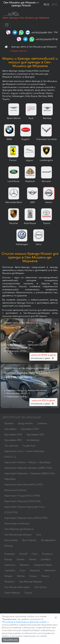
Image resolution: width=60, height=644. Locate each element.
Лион (22, 570)
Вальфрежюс (48, 540)
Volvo (38, 244)
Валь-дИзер (11, 540)
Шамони (42, 423)
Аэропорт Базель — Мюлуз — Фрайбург (27, 462)
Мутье (21, 576)
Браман (9, 423)
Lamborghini (46, 160)
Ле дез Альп (29, 446)
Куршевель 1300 (30, 429)
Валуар (8, 546)
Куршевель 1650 (35, 434)
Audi (31, 118)
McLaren (46, 181)
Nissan (48, 202)
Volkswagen (22, 244)
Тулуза (28, 593)
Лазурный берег (43, 565)
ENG (54, 4)
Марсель (35, 570)
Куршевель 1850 (13, 440)
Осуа (35, 554)
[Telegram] (15, 32)
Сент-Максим (12, 593)
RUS (46, 4)
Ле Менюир (32, 440)
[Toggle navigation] (6, 25)
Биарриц (47, 554)
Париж (45, 576)
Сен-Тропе (40, 587)
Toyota (46, 223)
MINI (32, 202)
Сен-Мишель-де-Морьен (18, 535)
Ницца (33, 576)
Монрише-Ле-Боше (15, 490)
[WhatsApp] (21, 32)
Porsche (13, 223)
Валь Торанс (29, 540)
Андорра (9, 554)
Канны (32, 559)
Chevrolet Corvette (46, 139)
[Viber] (8, 32)
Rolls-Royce (30, 223)
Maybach (30, 181)
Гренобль (9, 570)
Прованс (9, 582)
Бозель (20, 559)
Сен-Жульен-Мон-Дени (17, 587)
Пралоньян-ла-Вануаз (17, 523)
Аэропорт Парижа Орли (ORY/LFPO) (25, 518)
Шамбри (45, 559)
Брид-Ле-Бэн (25, 423)
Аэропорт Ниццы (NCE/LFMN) (22, 496)
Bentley (47, 118)
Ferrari (13, 160)
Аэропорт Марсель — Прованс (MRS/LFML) (29, 473)
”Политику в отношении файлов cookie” (24, 622)
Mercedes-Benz (14, 202)
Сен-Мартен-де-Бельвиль (19, 529)
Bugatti (26, 139)
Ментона (50, 570)
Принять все (10, 640)
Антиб (23, 554)
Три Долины (11, 446)
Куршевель (10, 429)
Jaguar (29, 160)
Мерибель (10, 479)
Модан (8, 576)
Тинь (38, 535)
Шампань (9, 565)
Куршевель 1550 (13, 434)
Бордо (8, 559)
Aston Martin (14, 118)
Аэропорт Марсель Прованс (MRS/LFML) (28, 468)
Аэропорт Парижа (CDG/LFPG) (22, 501)
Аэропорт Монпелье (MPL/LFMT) (23, 485)
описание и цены (43, 356)
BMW (9, 139)
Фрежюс (24, 565)
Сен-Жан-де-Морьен (30, 582)
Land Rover (14, 181)
